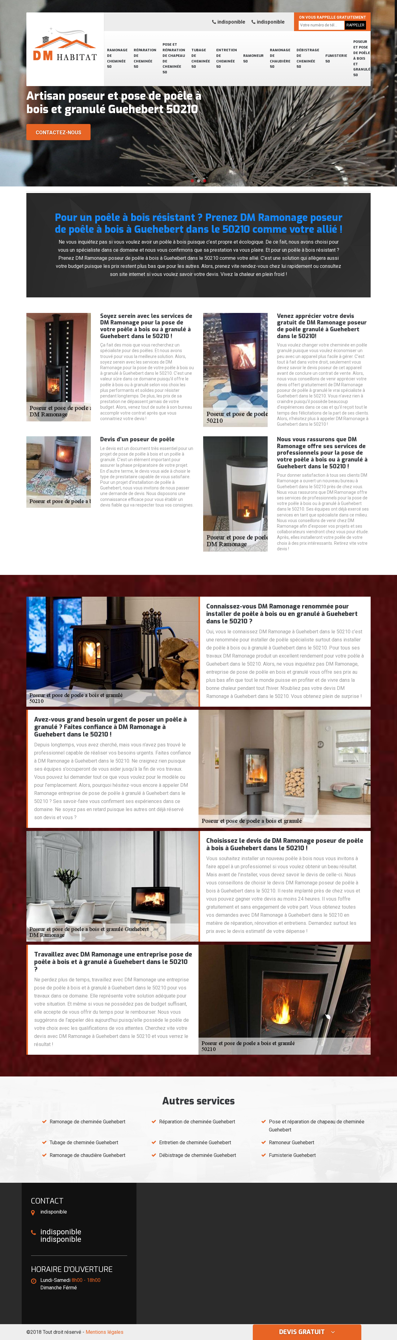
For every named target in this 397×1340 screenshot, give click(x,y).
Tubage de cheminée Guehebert (84, 1142)
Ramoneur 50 (253, 58)
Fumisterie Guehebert (292, 1155)
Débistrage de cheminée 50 (308, 58)
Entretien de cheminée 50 (226, 58)
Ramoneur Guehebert (291, 1142)
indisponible (230, 22)
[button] (192, 181)
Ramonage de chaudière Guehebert (87, 1155)
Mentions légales (104, 1332)
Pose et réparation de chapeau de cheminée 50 (174, 58)
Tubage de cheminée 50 (200, 58)
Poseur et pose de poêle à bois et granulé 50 (361, 58)
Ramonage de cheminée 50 (117, 58)
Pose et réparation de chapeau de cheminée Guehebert (316, 1126)
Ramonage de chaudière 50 (280, 58)
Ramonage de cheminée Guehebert (87, 1122)
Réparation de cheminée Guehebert (197, 1122)
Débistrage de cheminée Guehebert (197, 1155)
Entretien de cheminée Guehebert (195, 1142)
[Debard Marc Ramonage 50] (65, 35)
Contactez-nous (58, 132)
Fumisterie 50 (336, 58)
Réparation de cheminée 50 (145, 58)
